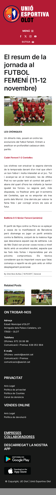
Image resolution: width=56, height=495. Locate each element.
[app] (17, 468)
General (37, 274)
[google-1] (17, 456)
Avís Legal (9, 386)
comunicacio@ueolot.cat (17, 362)
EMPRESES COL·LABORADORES (19, 435)
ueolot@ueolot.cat (23, 354)
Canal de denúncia (14, 397)
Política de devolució (15, 417)
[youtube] (35, 36)
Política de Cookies (14, 393)
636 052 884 (36, 345)
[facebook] (21, 36)
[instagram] (30, 36)
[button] (6, 297)
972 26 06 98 (21, 341)
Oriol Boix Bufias (14, 274)
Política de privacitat (15, 389)
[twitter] (25, 36)
